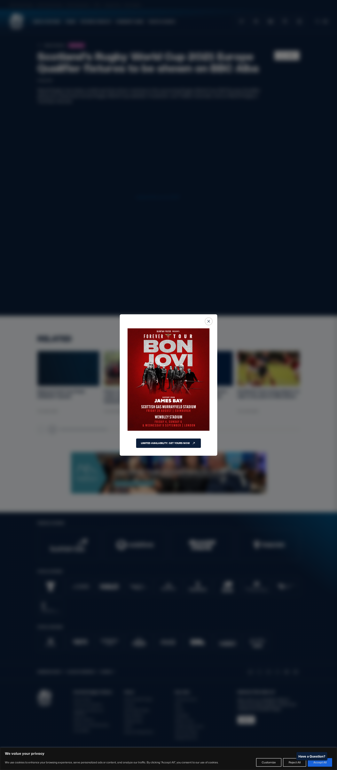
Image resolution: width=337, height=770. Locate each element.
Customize (269, 762)
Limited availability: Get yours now (165, 443)
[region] (168, 759)
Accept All (319, 762)
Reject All (295, 762)
